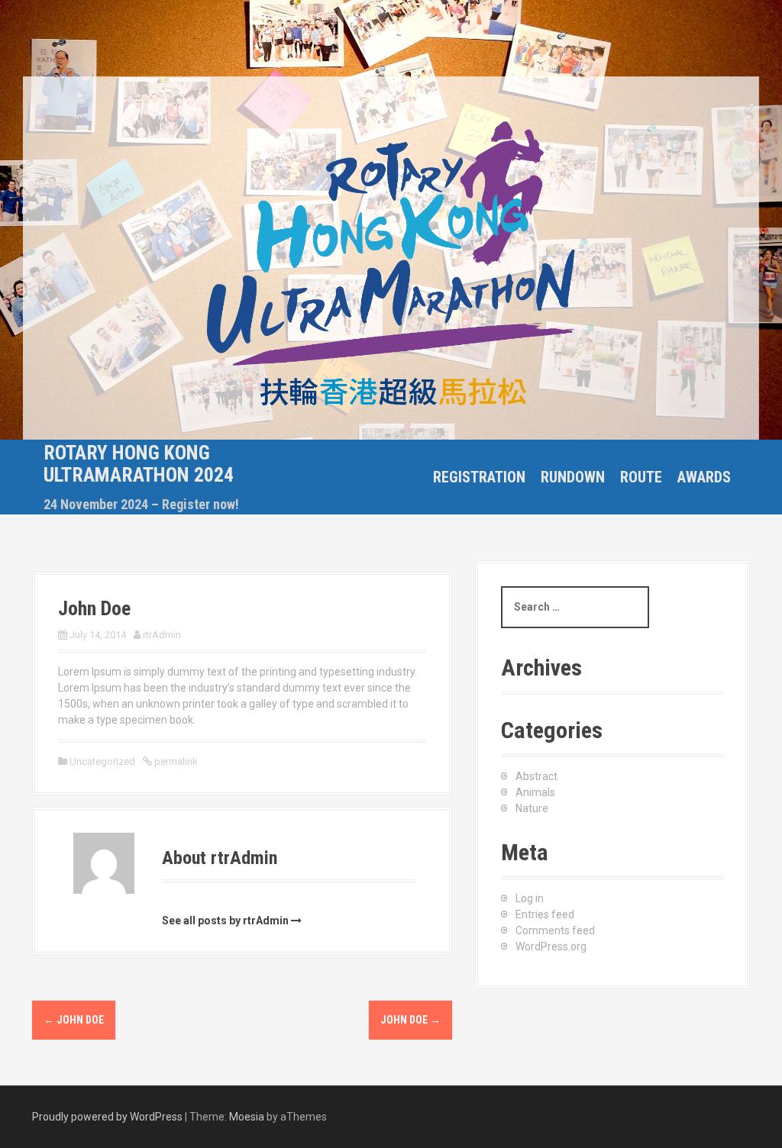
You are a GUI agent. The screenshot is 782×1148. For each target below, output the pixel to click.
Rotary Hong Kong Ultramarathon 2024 (139, 463)
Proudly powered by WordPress (107, 1117)
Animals (535, 792)
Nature (531, 808)
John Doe (74, 1020)
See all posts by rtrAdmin (225, 920)
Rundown (573, 477)
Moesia (246, 1117)
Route (641, 477)
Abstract (536, 776)
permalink (175, 761)
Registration (479, 477)
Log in (529, 898)
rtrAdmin (162, 634)
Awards (704, 477)
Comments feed (555, 930)
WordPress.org (550, 946)
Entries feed (544, 914)
